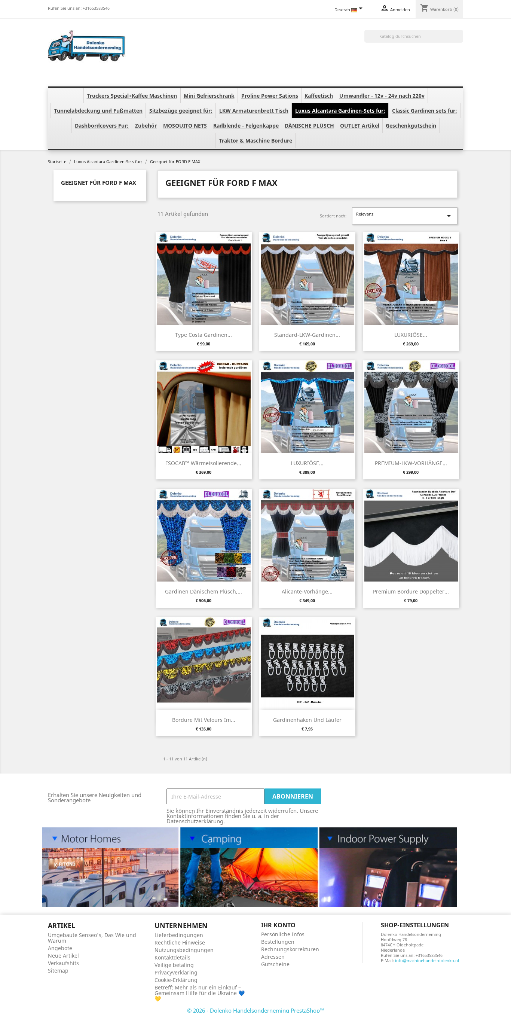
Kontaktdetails (172, 957)
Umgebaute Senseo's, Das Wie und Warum (92, 937)
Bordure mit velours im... (203, 719)
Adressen (273, 956)
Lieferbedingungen (178, 935)
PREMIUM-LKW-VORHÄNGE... (411, 463)
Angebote (60, 948)
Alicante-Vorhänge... (307, 591)
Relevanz (404, 215)
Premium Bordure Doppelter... (411, 591)
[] (460, 40)
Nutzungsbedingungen (184, 949)
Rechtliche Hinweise (179, 942)
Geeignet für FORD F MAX (98, 182)
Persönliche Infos (283, 934)
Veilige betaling (174, 964)
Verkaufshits (63, 963)
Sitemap (58, 970)
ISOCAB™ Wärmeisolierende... (203, 463)
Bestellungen (277, 941)
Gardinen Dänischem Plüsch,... (203, 591)
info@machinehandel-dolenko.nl (427, 960)
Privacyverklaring (176, 972)
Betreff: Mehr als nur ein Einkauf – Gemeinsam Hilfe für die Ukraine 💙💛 (199, 993)
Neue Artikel (63, 955)
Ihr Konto (278, 925)
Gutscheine (275, 964)
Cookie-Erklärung (176, 979)
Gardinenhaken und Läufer (307, 719)
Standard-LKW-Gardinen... (307, 334)
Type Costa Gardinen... (203, 334)
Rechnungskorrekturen (290, 949)
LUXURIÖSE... (410, 334)
